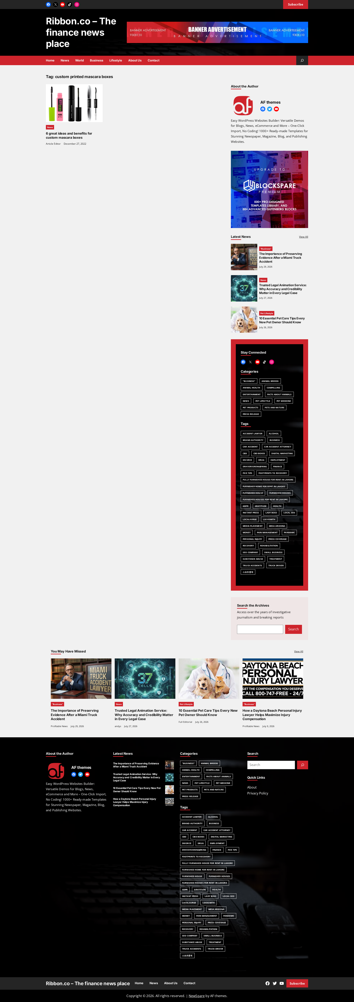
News (50, 127)
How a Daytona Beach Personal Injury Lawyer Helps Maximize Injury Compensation (272, 714)
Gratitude (261, 506)
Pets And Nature (274, 407)
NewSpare (197, 996)
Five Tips (247, 473)
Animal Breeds (270, 381)
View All (303, 236)
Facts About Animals (279, 394)
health (277, 506)
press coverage (277, 539)
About (252, 787)
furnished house (253, 492)
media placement (253, 525)
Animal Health (251, 387)
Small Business (273, 552)
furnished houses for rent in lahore (265, 499)
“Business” (265, 248)
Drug (261, 459)
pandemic (289, 532)
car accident (250, 446)
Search (293, 629)
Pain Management (267, 532)
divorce (247, 459)
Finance (277, 466)
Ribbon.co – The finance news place (81, 32)
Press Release (251, 414)
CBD (245, 453)
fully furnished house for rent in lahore (268, 479)
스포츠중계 (248, 572)
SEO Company (250, 552)
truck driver (276, 565)
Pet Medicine (284, 400)
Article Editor (53, 143)
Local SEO (289, 512)
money (247, 532)
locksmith (269, 519)
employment (278, 459)
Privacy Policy (257, 793)
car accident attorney (277, 446)
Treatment (275, 558)
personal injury (252, 539)
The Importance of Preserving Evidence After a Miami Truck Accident (280, 257)
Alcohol (274, 433)
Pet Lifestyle (266, 313)
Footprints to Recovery (273, 473)
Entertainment (252, 394)
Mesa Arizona (277, 525)
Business (275, 440)
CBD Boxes (259, 453)
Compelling (273, 387)
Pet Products (250, 407)
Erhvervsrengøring (255, 466)
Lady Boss (271, 512)
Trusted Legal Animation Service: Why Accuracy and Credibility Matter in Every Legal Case (283, 289)
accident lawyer (252, 433)
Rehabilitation (269, 545)
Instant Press (251, 512)
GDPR (245, 506)
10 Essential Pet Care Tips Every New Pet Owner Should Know (282, 320)
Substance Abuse (253, 558)
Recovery (248, 545)
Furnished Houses (280, 492)
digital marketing (282, 453)
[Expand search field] (302, 60)
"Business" (249, 381)
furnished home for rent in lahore (264, 486)
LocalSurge (250, 519)
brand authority (253, 440)
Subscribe (297, 983)
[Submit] (302, 765)
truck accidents (252, 565)
